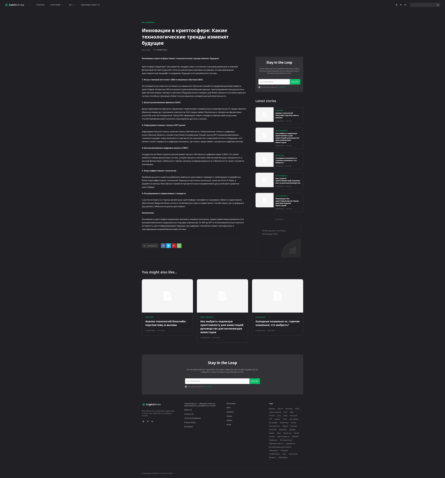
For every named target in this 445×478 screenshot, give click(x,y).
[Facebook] (163, 245)
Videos (229, 416)
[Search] (437, 5)
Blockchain (231, 403)
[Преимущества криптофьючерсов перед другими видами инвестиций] (265, 200)
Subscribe (295, 82)
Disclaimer (188, 427)
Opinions (230, 412)
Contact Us (189, 414)
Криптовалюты (281, 130)
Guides (229, 420)
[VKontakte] (405, 4)
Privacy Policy (281, 87)
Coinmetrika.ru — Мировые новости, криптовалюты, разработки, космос (200, 404)
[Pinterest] (174, 245)
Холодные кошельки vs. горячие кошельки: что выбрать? (286, 160)
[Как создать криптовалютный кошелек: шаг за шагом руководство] (265, 180)
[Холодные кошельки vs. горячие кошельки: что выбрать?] (265, 159)
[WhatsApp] (179, 245)
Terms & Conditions (192, 418)
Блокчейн (279, 110)
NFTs (229, 408)
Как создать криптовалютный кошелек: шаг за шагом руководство (287, 180)
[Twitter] (400, 4)
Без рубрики (148, 22)
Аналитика (279, 155)
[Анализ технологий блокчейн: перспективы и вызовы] (265, 114)
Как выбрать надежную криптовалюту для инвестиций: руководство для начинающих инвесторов (287, 138)
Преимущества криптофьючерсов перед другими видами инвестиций (287, 202)
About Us (188, 410)
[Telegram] (396, 4)
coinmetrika (161, 50)
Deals (229, 424)
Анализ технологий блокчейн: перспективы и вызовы (287, 115)
